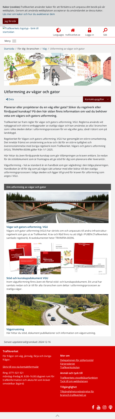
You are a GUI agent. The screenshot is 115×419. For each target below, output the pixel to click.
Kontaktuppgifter (94, 99)
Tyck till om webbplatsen (74, 381)
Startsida (9, 48)
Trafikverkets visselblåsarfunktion (79, 377)
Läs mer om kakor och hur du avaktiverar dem (29, 14)
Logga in (89, 34)
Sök (105, 34)
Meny (7, 41)
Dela (11, 99)
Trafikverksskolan (70, 367)
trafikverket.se (72, 34)
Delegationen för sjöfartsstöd (76, 360)
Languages (58, 34)
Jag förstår (10, 21)
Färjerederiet (67, 363)
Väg (45, 48)
